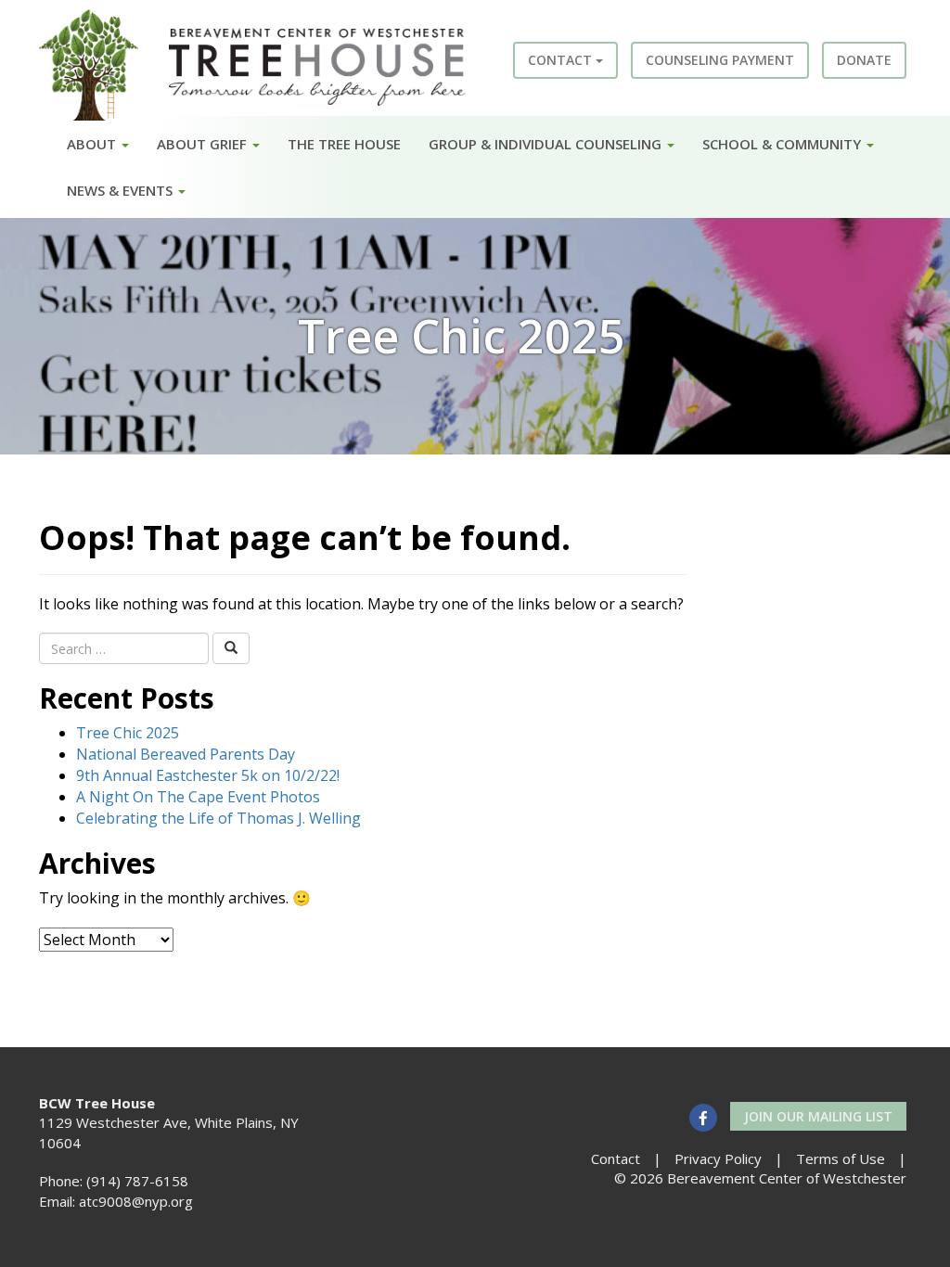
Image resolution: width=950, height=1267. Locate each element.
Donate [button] (864, 60)
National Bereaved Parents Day (185, 754)
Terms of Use (840, 1158)
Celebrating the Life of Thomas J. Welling (218, 818)
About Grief (203, 143)
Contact (562, 60)
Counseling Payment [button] (720, 60)
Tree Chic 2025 (127, 733)
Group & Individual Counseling (547, 143)
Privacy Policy (718, 1158)
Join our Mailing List (818, 1116)
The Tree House (344, 143)
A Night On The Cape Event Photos (198, 797)
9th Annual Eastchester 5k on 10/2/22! (208, 775)
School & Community (783, 143)
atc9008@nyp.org (136, 1201)
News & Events (121, 190)
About (93, 143)
